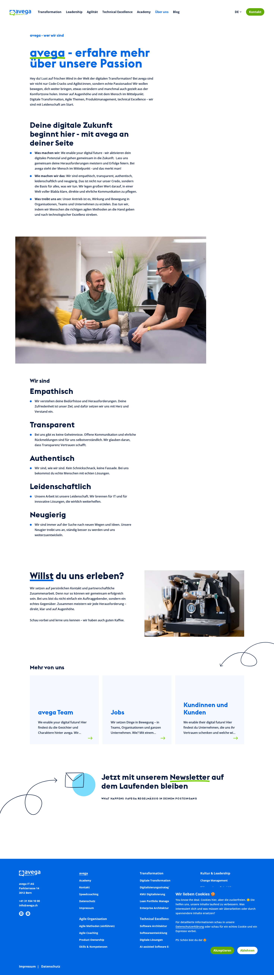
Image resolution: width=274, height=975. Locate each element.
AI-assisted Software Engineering (161, 946)
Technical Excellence (117, 12)
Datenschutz (87, 901)
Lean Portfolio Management (158, 901)
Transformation (50, 12)
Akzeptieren (222, 950)
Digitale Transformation (155, 880)
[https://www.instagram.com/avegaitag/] (28, 913)
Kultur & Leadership (215, 873)
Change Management (214, 880)
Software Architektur (153, 926)
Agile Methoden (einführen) (97, 926)
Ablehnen (247, 950)
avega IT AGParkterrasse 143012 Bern (29, 888)
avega (83, 873)
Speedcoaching (88, 894)
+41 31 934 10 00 (29, 901)
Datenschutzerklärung (190, 926)
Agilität (92, 12)
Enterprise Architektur (154, 908)
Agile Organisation (93, 919)
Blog (176, 12)
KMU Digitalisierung (152, 894)
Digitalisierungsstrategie (155, 887)
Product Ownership (91, 940)
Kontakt (255, 12)
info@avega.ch (28, 905)
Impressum (86, 908)
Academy (144, 12)
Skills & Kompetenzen (93, 946)
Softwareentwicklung (153, 933)
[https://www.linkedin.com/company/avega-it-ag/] (21, 913)
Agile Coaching (88, 933)
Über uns (162, 12)
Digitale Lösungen (151, 940)
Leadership (74, 12)
